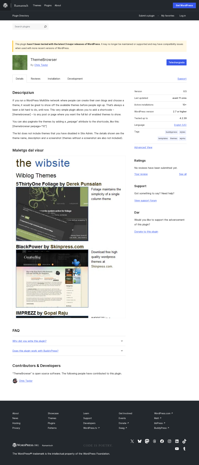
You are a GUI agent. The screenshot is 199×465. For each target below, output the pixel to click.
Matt (158, 418)
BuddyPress (161, 428)
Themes (52, 418)
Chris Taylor (41, 65)
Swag (123, 428)
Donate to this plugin (146, 231)
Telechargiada (177, 62)
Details (19, 78)
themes (173, 138)
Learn (86, 413)
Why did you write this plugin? (29, 341)
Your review (141, 174)
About (15, 413)
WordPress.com (163, 413)
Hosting (16, 423)
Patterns (52, 428)
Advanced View (143, 147)
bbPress (159, 423)
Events (122, 418)
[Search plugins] (45, 26)
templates (163, 138)
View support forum (145, 200)
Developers (89, 423)
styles (182, 132)
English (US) (180, 125)
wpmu (182, 138)
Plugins (51, 423)
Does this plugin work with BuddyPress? (35, 350)
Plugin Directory (20, 15)
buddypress (171, 132)
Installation (54, 78)
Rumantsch (47, 445)
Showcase (53, 413)
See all (183, 174)
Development (75, 78)
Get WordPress (184, 5)
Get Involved (125, 413)
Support (182, 78)
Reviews (35, 78)
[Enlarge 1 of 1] (121, 159)
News (15, 418)
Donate (124, 423)
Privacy (16, 428)
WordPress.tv (91, 428)
